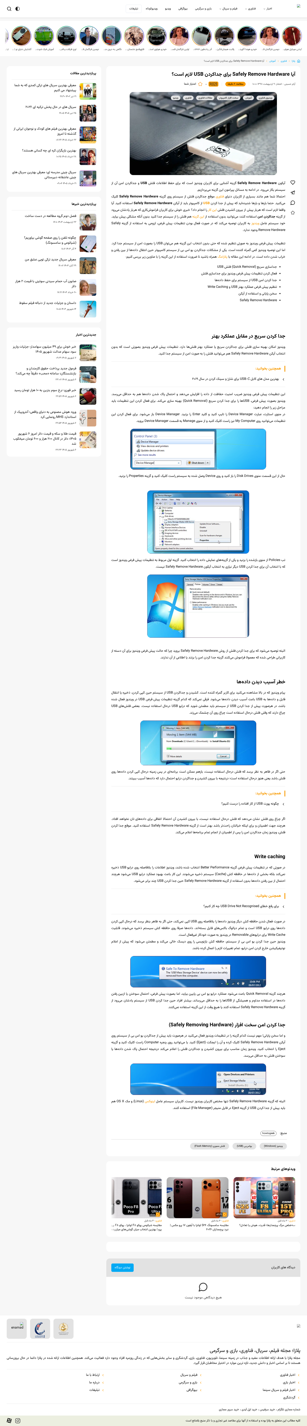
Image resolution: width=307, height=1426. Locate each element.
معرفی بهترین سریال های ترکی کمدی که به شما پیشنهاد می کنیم (45, 88)
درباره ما (94, 1382)
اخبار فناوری (287, 1375)
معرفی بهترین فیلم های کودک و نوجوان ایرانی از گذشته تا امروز (45, 132)
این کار (212, 210)
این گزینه (198, 216)
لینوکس (150, 1101)
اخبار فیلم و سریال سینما (279, 1390)
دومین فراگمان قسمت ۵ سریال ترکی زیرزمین (269, 49)
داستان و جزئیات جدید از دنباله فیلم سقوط (47, 303)
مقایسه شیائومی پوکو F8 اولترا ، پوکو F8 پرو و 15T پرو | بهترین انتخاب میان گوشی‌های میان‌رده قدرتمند (132, 1227)
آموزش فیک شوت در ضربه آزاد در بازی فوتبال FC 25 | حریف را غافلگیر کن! (44, 49)
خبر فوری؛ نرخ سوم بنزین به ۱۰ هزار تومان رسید (45, 390)
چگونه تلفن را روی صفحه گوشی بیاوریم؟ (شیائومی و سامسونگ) (50, 241)
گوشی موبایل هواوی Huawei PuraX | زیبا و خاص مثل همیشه (292, 49)
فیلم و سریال (229, 9)
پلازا (293, 61)
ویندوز (254, 223)
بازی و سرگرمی (203, 8)
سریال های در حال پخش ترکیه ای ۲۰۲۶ (50, 107)
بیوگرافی (183, 8)
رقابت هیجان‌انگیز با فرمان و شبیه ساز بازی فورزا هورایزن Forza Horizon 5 (224, 49)
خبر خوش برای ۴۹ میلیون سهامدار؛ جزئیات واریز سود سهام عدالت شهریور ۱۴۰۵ (44, 349)
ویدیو (168, 8)
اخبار (269, 9)
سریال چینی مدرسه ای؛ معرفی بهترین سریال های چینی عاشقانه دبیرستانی (44, 175)
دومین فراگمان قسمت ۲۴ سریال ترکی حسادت (89, 49)
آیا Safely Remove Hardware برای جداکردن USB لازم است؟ (234, 61)
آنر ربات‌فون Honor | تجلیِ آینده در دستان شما (202, 49)
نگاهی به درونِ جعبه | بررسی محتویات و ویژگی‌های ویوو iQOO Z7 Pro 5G (112, 49)
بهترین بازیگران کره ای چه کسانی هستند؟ (49, 150)
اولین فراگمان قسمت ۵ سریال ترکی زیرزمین (179, 49)
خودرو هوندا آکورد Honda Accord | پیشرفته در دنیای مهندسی (247, 49)
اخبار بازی (289, 1382)
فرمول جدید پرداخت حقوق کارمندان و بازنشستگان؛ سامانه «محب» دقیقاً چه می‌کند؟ (46, 371)
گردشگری (289, 1397)
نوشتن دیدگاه (122, 1267)
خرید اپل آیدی (249, 1410)
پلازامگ (222, 257)
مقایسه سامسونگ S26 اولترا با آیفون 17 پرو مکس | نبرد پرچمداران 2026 (199, 1227)
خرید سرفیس (267, 1410)
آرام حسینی (289, 84)
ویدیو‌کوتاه (151, 8)
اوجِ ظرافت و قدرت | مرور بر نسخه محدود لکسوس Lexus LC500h (66, 49)
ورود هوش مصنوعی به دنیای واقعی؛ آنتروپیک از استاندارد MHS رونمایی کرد (45, 415)
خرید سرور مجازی (229, 1410)
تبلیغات (133, 8)
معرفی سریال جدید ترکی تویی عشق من (50, 259)
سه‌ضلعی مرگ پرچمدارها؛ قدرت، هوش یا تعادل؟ (267, 1225)
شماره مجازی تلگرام (289, 1410)
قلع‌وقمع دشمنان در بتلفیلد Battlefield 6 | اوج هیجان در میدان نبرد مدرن (134, 49)
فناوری (252, 9)
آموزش (272, 61)
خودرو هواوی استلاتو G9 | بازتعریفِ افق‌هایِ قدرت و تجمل (157, 49)
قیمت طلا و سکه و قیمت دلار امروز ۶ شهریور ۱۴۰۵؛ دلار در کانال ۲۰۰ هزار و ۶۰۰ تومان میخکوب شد (44, 439)
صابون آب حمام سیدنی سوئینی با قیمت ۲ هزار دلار (45, 284)
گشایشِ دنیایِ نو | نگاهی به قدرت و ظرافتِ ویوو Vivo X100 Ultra (21, 49)
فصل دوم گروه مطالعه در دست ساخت (50, 216)
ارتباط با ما (93, 1375)
